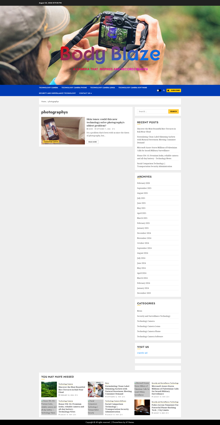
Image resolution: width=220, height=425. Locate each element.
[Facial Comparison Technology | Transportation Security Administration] (95, 407)
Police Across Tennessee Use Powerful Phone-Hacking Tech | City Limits (165, 407)
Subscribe (175, 90)
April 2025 (141, 213)
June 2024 (141, 263)
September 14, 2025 (114, 397)
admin (90, 129)
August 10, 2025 (159, 397)
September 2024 (144, 248)
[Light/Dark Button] (159, 90)
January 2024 (143, 288)
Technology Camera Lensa (102, 87)
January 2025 (143, 228)
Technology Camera (48, 87)
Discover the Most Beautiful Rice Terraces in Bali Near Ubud (72, 389)
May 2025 (141, 208)
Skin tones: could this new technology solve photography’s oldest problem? (105, 122)
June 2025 (141, 203)
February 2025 (143, 223)
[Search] (163, 90)
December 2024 (144, 233)
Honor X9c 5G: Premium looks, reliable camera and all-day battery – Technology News (71, 408)
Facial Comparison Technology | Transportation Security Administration (154, 165)
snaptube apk (142, 353)
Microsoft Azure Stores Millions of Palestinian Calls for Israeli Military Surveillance (165, 390)
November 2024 (144, 238)
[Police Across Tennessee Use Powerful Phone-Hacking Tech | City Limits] (142, 407)
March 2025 (142, 218)
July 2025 (141, 198)
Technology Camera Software (132, 87)
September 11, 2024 (103, 129)
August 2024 (142, 253)
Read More (92, 142)
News (139, 311)
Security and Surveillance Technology (57, 93)
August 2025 (142, 193)
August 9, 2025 (159, 413)
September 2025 (144, 188)
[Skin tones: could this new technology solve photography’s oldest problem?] (63, 130)
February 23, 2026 (67, 395)
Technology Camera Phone (74, 87)
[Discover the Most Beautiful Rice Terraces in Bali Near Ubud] (49, 389)
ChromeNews (117, 422)
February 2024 (143, 283)
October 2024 (143, 243)
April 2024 (141, 273)
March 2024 (142, 278)
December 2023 (144, 293)
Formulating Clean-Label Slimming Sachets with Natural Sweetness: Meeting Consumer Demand (156, 140)
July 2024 (141, 258)
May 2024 (141, 268)
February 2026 (143, 183)
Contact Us (84, 93)
